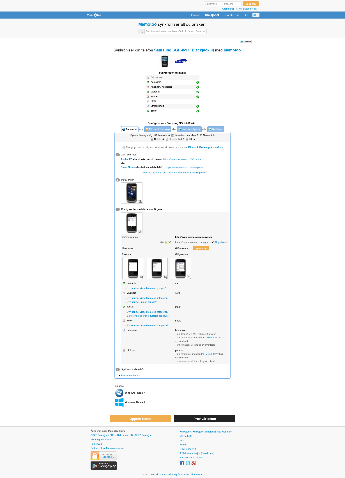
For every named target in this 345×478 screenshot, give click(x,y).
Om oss (199, 457)
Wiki (182, 440)
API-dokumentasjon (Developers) (197, 453)
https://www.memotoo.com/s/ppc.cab (182, 159)
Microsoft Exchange (159, 129)
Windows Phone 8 (135, 402)
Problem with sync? (131, 375)
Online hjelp (186, 436)
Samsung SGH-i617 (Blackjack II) (184, 50)
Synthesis (217, 129)
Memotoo (147, 24)
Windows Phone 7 (135, 392)
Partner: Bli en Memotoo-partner (107, 448)
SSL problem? (220, 242)
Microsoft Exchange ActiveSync (205, 147)
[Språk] (255, 15)
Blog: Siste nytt (188, 448)
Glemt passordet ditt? (247, 8)
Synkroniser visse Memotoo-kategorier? (147, 298)
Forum (183, 444)
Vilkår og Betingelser (101, 439)
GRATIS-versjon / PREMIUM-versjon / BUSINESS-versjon (121, 435)
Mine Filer (212, 337)
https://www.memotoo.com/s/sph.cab (185, 167)
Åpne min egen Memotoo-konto (108, 430)
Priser (195, 15)
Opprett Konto (201, 248)
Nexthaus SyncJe (190, 129)
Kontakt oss (232, 15)
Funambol (131, 129)
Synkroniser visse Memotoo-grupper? (146, 288)
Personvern (96, 443)
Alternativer (228, 8)
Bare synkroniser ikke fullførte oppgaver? (148, 315)
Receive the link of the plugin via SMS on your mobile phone (174, 172)
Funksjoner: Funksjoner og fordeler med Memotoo (206, 431)
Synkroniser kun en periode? (142, 301)
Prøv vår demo (205, 418)
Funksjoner (211, 15)
